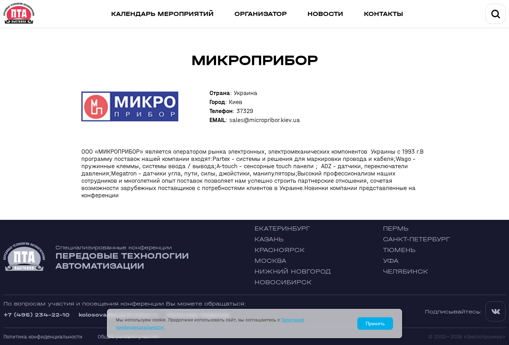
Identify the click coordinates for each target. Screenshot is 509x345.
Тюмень (399, 250)
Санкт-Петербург (416, 239)
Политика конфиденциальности (42, 336)
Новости (325, 14)
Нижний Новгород (292, 271)
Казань (269, 239)
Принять (375, 323)
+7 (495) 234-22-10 (36, 314)
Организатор (260, 14)
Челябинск (405, 271)
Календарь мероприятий (162, 14)
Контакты (383, 14)
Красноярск (279, 250)
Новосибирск (283, 282)
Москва (270, 261)
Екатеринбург (282, 228)
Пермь (396, 228)
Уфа (391, 261)
